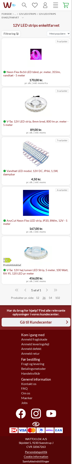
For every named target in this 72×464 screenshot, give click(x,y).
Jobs (24, 403)
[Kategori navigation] (55, 5)
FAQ (24, 388)
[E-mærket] (13, 5)
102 (57, 297)
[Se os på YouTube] (51, 413)
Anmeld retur (30, 353)
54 (50, 297)
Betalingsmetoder (33, 368)
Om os (25, 393)
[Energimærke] (12, 260)
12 (37, 297)
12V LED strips (27, 13)
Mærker (26, 398)
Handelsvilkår (30, 373)
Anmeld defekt (31, 348)
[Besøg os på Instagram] (36, 413)
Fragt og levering (32, 364)
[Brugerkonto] (45, 5)
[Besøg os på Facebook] (21, 413)
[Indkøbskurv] (66, 5)
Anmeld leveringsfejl (35, 344)
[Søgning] (24, 5)
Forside (7, 13)
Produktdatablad (12, 265)
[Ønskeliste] (34, 5)
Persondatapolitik (36, 452)
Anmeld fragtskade (34, 339)
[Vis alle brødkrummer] (23, 17)
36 (44, 297)
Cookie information (36, 456)
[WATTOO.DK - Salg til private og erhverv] (7, 5)
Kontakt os (28, 384)
